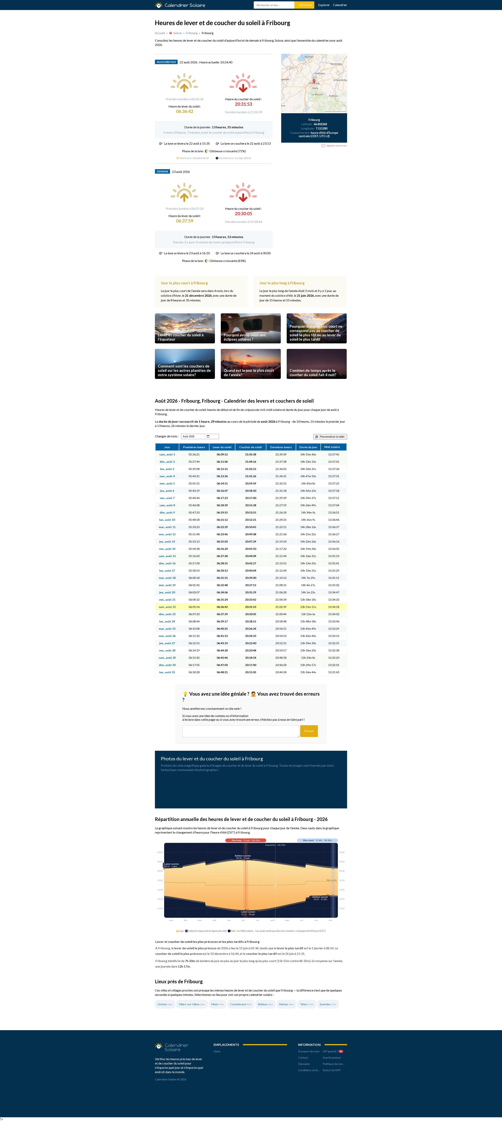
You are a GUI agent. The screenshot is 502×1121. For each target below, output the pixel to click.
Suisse (178, 33)
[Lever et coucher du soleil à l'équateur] (185, 347)
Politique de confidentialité (339, 1063)
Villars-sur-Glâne (192, 1004)
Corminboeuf (241, 1004)
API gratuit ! (332, 1051)
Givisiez (165, 1004)
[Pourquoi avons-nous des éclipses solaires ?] (251, 347)
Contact (303, 1057)
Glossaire (304, 1063)
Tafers (307, 1004)
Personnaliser (332, 436)
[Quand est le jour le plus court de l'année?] (251, 382)
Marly (217, 1004)
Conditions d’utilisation (312, 1070)
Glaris (217, 1051)
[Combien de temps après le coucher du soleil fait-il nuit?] (317, 382)
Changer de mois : (167, 436)
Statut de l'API (332, 1070)
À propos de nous (309, 1051)
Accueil (160, 33)
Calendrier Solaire (185, 5)
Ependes (328, 1004)
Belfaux (265, 1004)
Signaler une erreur (337, 145)
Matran (286, 1004)
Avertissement (332, 1057)
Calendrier (340, 5)
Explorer (324, 5)
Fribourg (192, 33)
